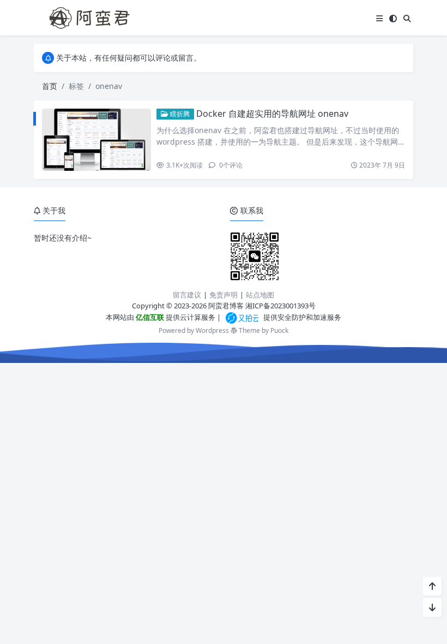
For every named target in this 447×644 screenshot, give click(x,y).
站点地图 (260, 295)
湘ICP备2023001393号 (280, 306)
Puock (279, 330)
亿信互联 (149, 317)
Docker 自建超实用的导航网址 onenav (272, 114)
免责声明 (223, 295)
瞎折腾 (179, 113)
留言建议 (187, 295)
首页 (49, 86)
